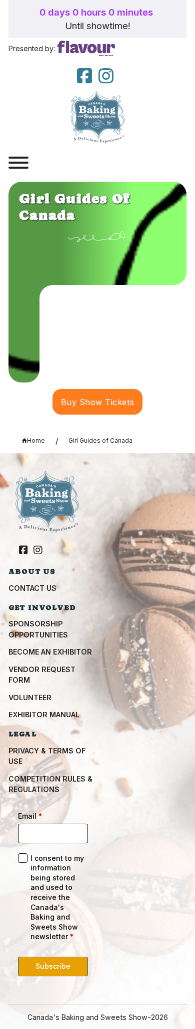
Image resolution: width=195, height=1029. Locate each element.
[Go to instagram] (106, 76)
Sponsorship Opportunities (38, 628)
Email (30, 816)
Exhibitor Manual (44, 714)
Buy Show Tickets (97, 402)
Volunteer (30, 697)
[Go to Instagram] (38, 551)
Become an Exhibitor (50, 652)
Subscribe (53, 966)
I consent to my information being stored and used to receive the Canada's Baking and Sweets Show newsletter (57, 897)
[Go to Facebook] (23, 551)
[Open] (18, 163)
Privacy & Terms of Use (47, 755)
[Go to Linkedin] (84, 76)
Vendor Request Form (42, 674)
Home (36, 440)
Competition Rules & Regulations (50, 784)
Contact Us (32, 588)
